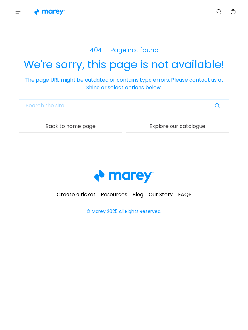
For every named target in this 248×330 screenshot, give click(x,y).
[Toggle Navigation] (18, 11)
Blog (137, 194)
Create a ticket (76, 194)
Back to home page (71, 126)
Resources (114, 194)
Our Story (161, 194)
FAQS (184, 194)
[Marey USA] (49, 12)
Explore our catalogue (177, 126)
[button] (218, 11)
